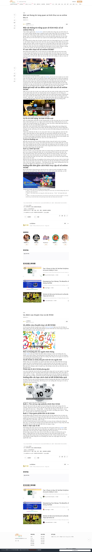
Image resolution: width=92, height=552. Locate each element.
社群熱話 (21, 4)
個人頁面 (42, 536)
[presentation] (23, 238)
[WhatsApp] (14, 85)
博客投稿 (32, 545)
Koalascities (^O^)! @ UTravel (46, 242)
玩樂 (65, 4)
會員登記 (74, 1)
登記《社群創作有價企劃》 (36, 206)
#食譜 (61, 536)
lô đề (27, 353)
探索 (35, 4)
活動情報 (49, 210)
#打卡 (58, 536)
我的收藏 (42, 540)
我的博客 (42, 543)
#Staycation (68, 536)
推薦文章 (38, 4)
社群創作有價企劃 (13, 4)
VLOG (53, 4)
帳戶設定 (42, 538)
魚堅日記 (36, 242)
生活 (71, 4)
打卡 (30, 210)
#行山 (55, 536)
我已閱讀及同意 (75, 550)
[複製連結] (14, 91)
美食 (56, 4)
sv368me (28, 23)
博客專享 (48, 4)
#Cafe (63, 536)
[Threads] (14, 88)
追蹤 (67, 24)
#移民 (72, 536)
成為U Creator (28, 4)
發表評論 (26, 253)
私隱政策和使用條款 (32, 549)
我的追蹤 (42, 541)
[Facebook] (14, 81)
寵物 (73, 4)
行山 (76, 4)
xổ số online (39, 31)
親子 (68, 4)
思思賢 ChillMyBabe (27, 242)
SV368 (47, 77)
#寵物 (52, 536)
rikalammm (65, 242)
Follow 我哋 (46, 212)
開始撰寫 (79, 1)
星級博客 (43, 4)
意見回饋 (32, 543)
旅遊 (59, 4)
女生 (62, 4)
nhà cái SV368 (49, 327)
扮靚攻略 (44, 210)
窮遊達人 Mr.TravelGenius (56, 242)
